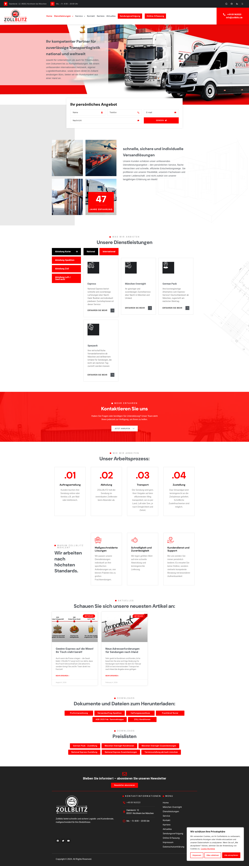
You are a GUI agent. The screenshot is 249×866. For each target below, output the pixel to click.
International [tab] (109, 251)
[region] (215, 844)
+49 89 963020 (234, 14)
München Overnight (172, 807)
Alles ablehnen (212, 855)
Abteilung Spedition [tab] (64, 260)
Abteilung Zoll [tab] (62, 268)
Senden (160, 120)
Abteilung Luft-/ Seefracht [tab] (63, 278)
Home (49, 16)
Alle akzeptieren (231, 855)
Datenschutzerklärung (173, 846)
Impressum (168, 842)
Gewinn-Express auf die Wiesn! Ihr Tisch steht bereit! (74, 650)
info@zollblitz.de (234, 17)
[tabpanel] (139, 314)
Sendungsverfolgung (130, 16)
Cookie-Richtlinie (208, 849)
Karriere (100, 16)
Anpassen (196, 855)
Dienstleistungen (62, 16)
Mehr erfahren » (62, 676)
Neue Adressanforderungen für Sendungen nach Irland (122, 650)
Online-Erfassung (155, 16)
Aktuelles (111, 16)
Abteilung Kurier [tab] (63, 251)
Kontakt (91, 16)
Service (79, 16)
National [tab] (91, 251)
